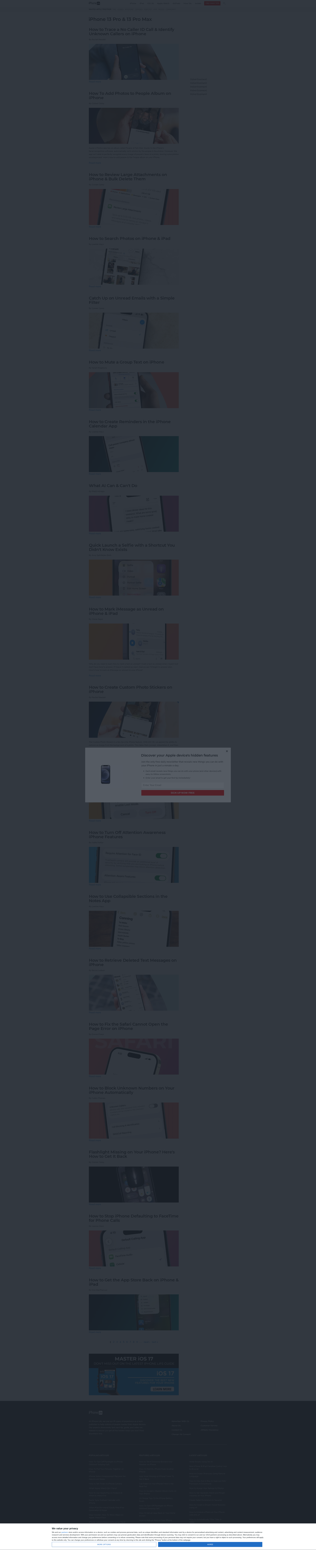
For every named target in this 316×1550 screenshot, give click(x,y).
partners (64, 1532)
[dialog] (158, 1537)
